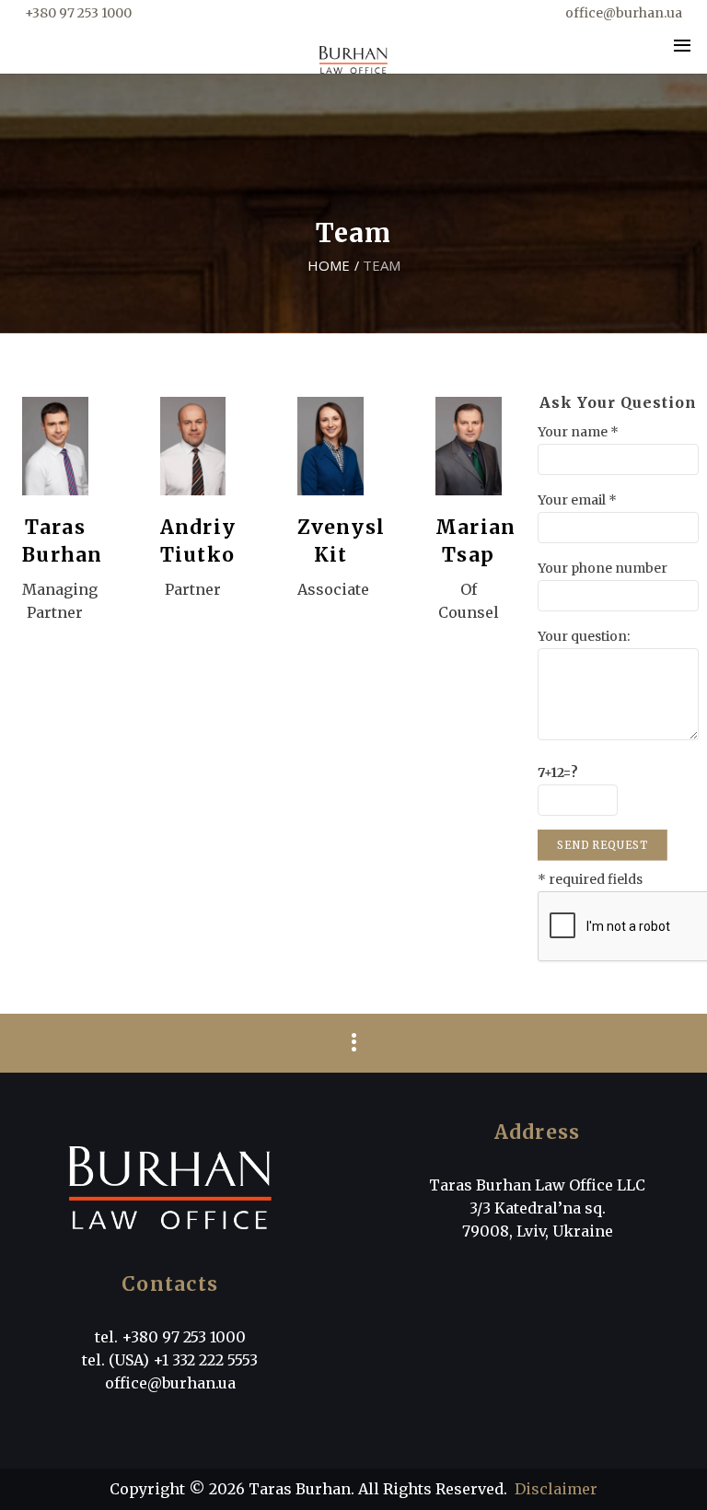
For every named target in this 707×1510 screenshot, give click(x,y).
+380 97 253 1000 (78, 13)
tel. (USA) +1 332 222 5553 (170, 1360)
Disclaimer (556, 1489)
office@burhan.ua (623, 13)
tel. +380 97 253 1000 (170, 1337)
